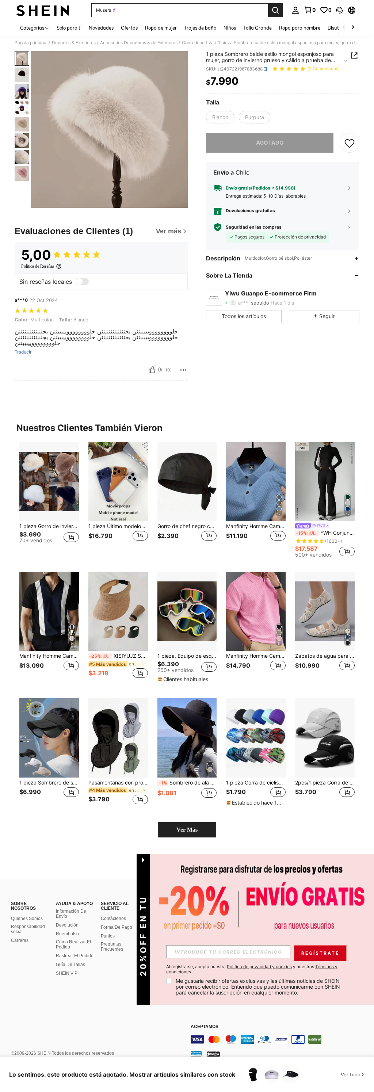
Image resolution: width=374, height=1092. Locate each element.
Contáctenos (113, 918)
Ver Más (187, 829)
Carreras (19, 940)
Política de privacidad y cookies (259, 966)
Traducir (23, 352)
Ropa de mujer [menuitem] (161, 28)
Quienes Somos (27, 918)
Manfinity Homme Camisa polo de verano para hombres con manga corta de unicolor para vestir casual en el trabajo (256, 656)
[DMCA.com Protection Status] (213, 1053)
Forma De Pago (116, 927)
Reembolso (67, 933)
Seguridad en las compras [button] (254, 227)
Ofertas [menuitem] (129, 28)
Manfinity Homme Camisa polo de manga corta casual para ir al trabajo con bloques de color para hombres (49, 656)
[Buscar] (275, 10)
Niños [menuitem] (230, 28)
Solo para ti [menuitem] (69, 28)
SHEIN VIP (66, 973)
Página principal (31, 42)
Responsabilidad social (28, 929)
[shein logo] (42, 10)
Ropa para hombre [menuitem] (299, 28)
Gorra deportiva (198, 42)
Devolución (67, 925)
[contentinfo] (280, 1039)
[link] (310, 9)
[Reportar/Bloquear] (183, 370)
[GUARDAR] (349, 143)
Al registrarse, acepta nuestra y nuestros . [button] (251, 969)
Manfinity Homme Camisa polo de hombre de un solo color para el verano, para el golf (256, 526)
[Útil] (152, 370)
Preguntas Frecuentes (112, 947)
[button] (339, 10)
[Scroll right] (352, 27)
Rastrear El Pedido (75, 955)
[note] (183, 679)
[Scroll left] (344, 27)
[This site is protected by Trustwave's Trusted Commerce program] (196, 1053)
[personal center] (295, 10)
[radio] (220, 117)
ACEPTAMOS (204, 1026)
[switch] (82, 281)
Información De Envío (71, 914)
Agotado (270, 142)
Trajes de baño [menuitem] (200, 28)
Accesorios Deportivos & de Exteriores (139, 42)
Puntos (108, 936)
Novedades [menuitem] (101, 28)
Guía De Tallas (70, 964)
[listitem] (49, 499)
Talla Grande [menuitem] (257, 28)
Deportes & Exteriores (74, 42)
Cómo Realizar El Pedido (73, 944)
